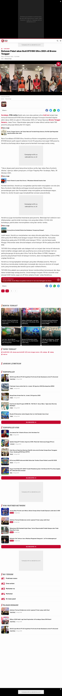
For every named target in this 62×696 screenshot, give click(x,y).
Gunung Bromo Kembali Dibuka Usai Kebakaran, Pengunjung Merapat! (25, 230)
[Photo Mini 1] (3, 104)
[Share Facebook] (47, 110)
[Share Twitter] (51, 110)
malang (52, 352)
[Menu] (60, 41)
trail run (46, 115)
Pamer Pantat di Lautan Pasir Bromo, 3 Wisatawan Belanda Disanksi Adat (26, 180)
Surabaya (4, 115)
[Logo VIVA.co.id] (4, 41)
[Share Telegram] (58, 110)
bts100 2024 (6, 352)
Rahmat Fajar (8, 58)
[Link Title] (5, 378)
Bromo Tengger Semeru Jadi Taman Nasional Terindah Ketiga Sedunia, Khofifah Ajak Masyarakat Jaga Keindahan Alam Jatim (32, 132)
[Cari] (57, 41)
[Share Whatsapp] (55, 110)
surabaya (44, 352)
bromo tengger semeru (33, 352)
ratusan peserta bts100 (18, 352)
